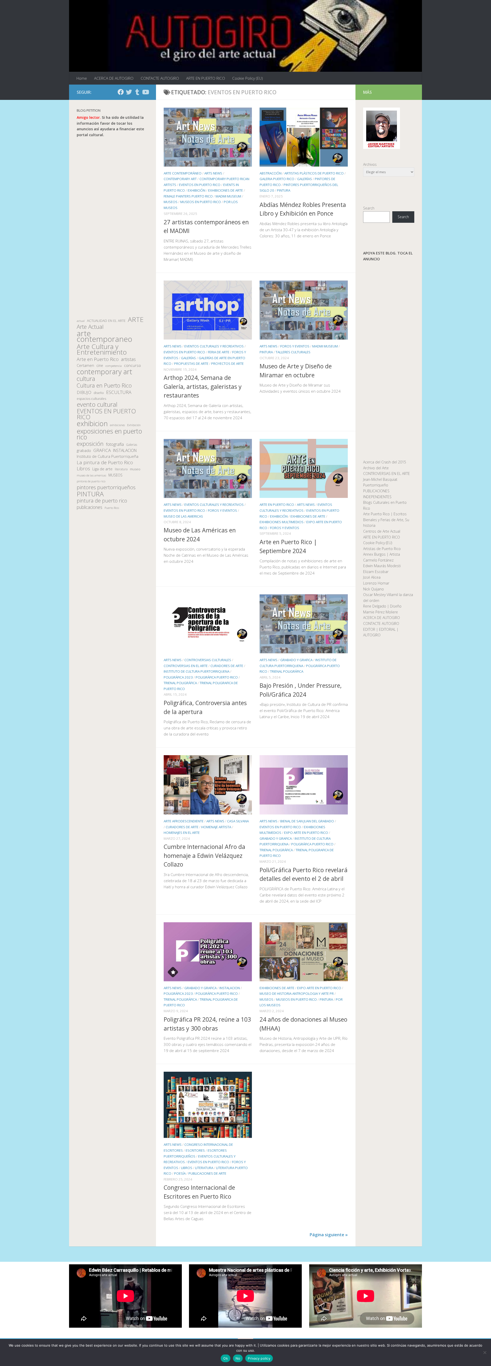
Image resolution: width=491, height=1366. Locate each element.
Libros (83, 469)
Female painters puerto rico (188, 196)
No (238, 1358)
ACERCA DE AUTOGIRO (113, 78)
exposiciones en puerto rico (109, 434)
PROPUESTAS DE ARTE (191, 363)
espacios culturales (91, 398)
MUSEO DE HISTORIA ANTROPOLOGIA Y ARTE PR (297, 993)
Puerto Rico (112, 508)
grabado (84, 450)
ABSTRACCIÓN (271, 173)
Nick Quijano (373, 589)
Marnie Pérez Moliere (380, 612)
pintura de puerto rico (102, 501)
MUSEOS (170, 202)
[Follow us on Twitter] (129, 92)
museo (135, 469)
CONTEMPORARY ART (180, 179)
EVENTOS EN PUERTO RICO (199, 184)
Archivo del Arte (376, 467)
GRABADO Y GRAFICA (296, 660)
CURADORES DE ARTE (226, 665)
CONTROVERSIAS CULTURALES (207, 660)
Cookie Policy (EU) (247, 78)
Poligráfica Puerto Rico (217, 677)
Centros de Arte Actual (381, 531)
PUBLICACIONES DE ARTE (207, 1173)
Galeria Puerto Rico (277, 179)
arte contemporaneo (104, 336)
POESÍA (180, 1173)
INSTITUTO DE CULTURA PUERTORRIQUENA (196, 671)
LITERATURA (204, 1167)
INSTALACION (229, 988)
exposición (90, 444)
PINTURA (283, 190)
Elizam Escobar (375, 571)
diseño (99, 393)
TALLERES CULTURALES (293, 352)
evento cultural (97, 404)
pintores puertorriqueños (106, 487)
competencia (113, 366)
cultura (86, 379)
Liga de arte (102, 468)
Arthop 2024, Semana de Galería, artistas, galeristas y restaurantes (203, 386)
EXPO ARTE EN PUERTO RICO (306, 832)
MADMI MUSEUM (228, 196)
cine (99, 365)
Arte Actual (90, 327)
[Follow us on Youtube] (145, 92)
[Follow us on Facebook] (121, 92)
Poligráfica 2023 (178, 677)
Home (81, 78)
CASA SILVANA (238, 821)
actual (81, 321)
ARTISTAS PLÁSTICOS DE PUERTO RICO (314, 173)
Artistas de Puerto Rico (382, 548)
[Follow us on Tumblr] (137, 92)
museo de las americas (91, 475)
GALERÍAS (304, 179)
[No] (484, 1352)
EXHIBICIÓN (196, 190)
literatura (121, 469)
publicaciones (89, 507)
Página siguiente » (328, 1234)
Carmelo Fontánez (378, 560)
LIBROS (186, 1167)
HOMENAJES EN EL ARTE (182, 832)
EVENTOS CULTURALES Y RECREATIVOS (214, 346)
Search (368, 208)
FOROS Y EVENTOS (294, 346)
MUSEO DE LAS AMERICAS (183, 516)
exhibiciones (117, 425)
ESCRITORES (195, 1150)
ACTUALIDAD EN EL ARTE (106, 320)
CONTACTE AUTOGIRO (160, 78)
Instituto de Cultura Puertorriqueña (107, 456)
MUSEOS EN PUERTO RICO (200, 202)
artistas (128, 359)
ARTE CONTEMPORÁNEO (183, 173)
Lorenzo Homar (376, 583)
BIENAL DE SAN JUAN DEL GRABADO (307, 821)
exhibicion (92, 424)
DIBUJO (84, 392)
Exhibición (134, 425)
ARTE (135, 319)
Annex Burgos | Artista (381, 554)
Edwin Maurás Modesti (382, 565)
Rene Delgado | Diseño (382, 606)
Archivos (370, 164)
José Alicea (372, 577)
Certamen (85, 365)
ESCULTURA (118, 392)
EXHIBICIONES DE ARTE (225, 190)
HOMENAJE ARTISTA (216, 827)
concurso (132, 365)
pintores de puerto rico (91, 481)
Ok (225, 1358)
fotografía (115, 444)
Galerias (131, 444)
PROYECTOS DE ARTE (227, 363)
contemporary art (104, 372)
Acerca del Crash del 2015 (384, 462)
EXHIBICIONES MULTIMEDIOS (282, 522)
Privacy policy (259, 1358)
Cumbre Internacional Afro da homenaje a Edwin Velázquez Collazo (204, 855)
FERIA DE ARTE (218, 352)
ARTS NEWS (213, 173)
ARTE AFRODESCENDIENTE (184, 821)
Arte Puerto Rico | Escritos (385, 513)
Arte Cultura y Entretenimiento (102, 349)
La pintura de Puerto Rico (105, 462)
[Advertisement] (112, 227)
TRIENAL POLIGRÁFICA (180, 683)
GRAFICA (102, 450)
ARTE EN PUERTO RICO (205, 78)
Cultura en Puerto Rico (104, 386)
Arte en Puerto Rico (98, 359)
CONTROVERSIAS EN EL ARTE (186, 665)
